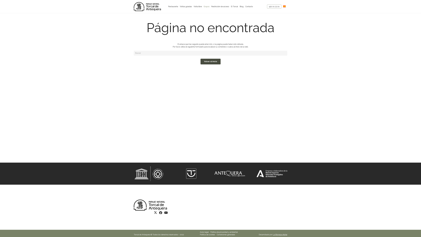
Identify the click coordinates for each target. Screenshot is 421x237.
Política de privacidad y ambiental (224, 232)
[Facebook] (161, 213)
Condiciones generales (226, 235)
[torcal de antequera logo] (147, 6)
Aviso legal (204, 232)
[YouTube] (166, 213)
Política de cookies (207, 235)
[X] (155, 213)
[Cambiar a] (284, 6)
